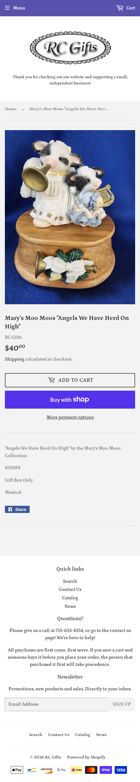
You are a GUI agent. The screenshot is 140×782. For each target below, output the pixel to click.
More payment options (70, 417)
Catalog (70, 598)
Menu (19, 8)
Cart (130, 8)
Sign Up (122, 704)
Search (70, 581)
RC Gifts (53, 757)
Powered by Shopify (86, 757)
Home (11, 109)
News (70, 606)
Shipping (14, 359)
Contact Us (70, 589)
